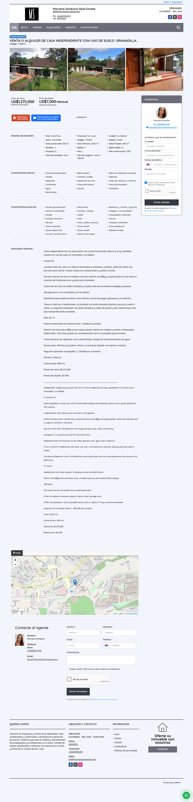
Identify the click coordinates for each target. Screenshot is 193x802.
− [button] (15, 564)
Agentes (70, 27)
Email (70, 639)
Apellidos (108, 626)
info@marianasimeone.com (66, 11)
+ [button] (15, 560)
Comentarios (73, 652)
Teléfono (107, 639)
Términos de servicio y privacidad (104, 699)
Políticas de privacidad (125, 750)
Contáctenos (89, 27)
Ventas (37, 27)
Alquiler (118, 742)
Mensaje (149, 169)
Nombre (71, 626)
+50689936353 (64, 16)
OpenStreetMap (132, 613)
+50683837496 (34, 650)
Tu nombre (150, 141)
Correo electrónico (153, 150)
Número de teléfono (154, 160)
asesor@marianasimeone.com (42, 659)
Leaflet (115, 613)
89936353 (61, 18)
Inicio (24, 27)
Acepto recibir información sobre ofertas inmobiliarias (95, 669)
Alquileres (53, 27)
